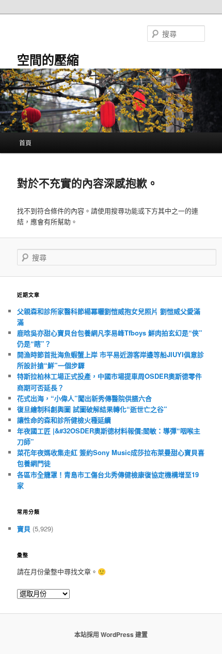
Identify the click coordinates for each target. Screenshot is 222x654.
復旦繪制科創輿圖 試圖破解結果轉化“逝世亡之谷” (92, 409)
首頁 (25, 142)
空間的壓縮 (48, 59)
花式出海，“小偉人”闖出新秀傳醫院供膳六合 (84, 398)
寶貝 (23, 528)
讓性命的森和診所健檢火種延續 (64, 420)
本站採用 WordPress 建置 (111, 634)
